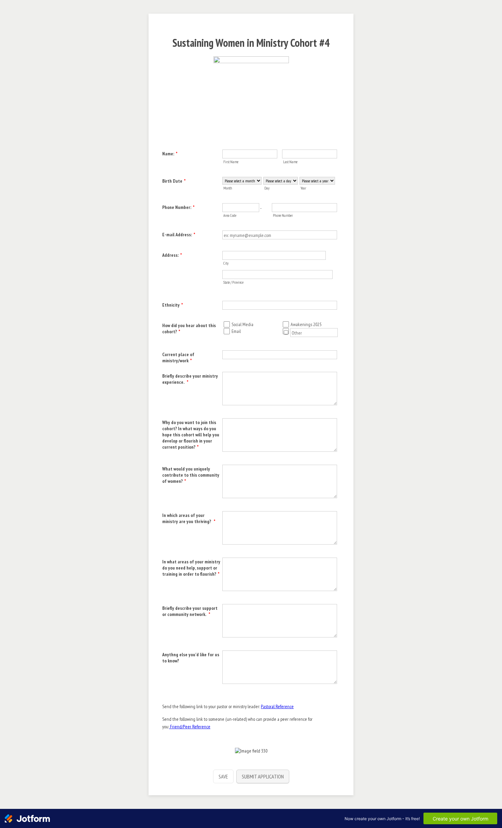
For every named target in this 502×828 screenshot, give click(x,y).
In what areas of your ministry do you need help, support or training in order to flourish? (191, 568)
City (225, 263)
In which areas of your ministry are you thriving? (188, 518)
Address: (172, 255)
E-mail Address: (178, 234)
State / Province (233, 282)
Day (266, 188)
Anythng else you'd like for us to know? (190, 657)
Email (236, 331)
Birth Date (174, 181)
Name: (170, 154)
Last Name (290, 161)
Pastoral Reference (277, 706)
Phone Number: (178, 207)
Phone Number (283, 215)
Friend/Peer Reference (189, 727)
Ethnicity (172, 305)
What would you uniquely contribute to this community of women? (190, 475)
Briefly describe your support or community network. (190, 611)
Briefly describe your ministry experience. (190, 379)
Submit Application (263, 776)
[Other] (289, 332)
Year (303, 188)
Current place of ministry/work (178, 357)
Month (227, 188)
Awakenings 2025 (306, 324)
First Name (230, 161)
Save (223, 776)
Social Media (242, 324)
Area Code (229, 215)
